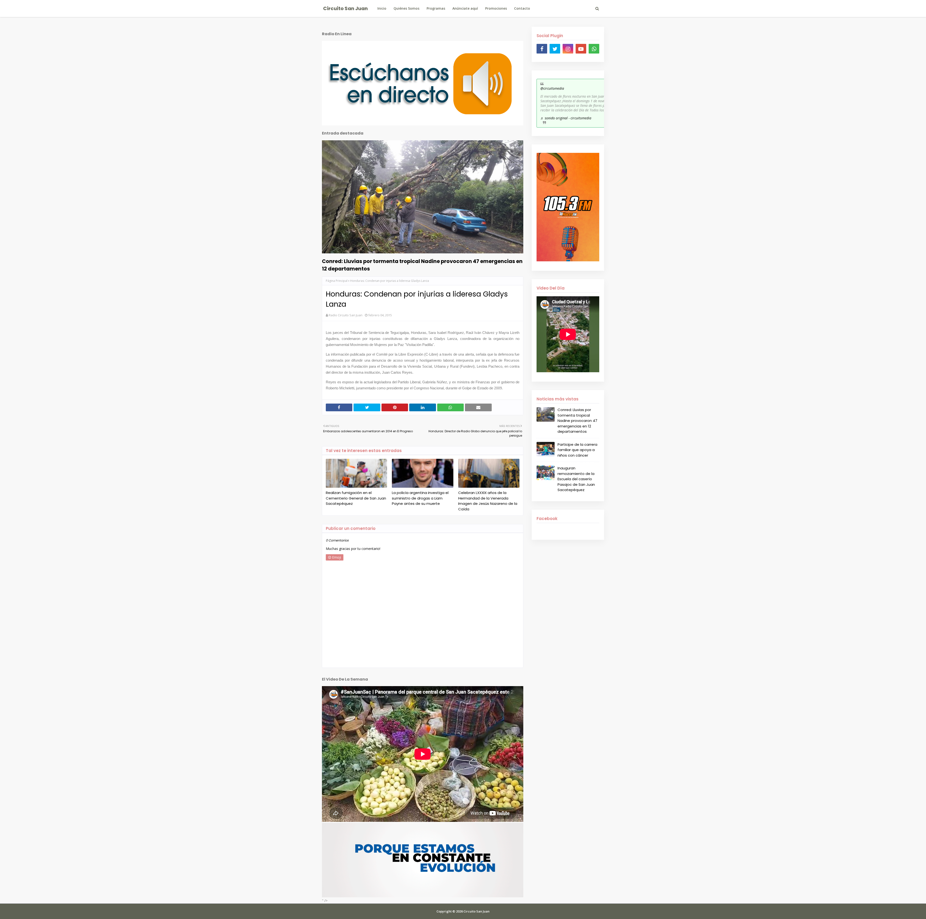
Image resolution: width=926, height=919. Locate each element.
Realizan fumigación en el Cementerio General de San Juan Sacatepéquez (356, 498)
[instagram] (568, 49)
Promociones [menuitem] (496, 8)
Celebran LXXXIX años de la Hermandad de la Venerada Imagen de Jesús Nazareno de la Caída (487, 501)
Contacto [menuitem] (522, 8)
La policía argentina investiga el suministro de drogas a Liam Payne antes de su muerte (420, 498)
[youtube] (581, 49)
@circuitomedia (552, 88)
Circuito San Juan (345, 8)
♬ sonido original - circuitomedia (565, 118)
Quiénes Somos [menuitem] (406, 8)
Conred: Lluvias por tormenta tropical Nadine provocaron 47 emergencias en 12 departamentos (422, 265)
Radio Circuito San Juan (345, 315)
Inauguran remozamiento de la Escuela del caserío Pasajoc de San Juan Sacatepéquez (576, 479)
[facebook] (542, 49)
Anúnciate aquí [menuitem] (465, 8)
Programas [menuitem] (436, 8)
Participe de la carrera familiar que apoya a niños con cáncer (577, 450)
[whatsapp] (594, 49)
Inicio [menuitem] (381, 8)
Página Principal (336, 281)
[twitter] (555, 49)
